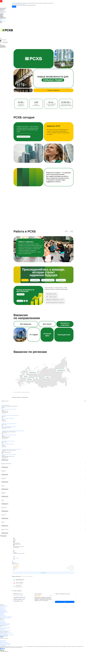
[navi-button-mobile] (1, 22)
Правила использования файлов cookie (28, 5)
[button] (1, 19)
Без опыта (25, 280)
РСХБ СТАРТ (21, 294)
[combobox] (2, 650)
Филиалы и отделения (48, 280)
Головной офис (35, 280)
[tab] (2, 45)
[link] (2, 16)
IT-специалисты (60, 280)
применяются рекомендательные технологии (19, 646)
